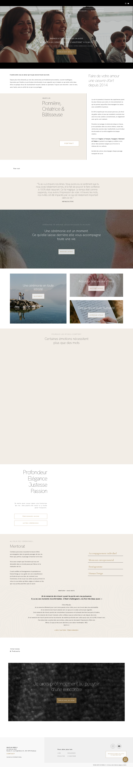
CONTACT (101, 11)
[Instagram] (125, 3)
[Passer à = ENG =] (43, 22)
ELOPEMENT (59, 11)
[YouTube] (128, 3)
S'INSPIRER (72, 756)
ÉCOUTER (61, 756)
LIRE (59, 753)
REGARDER (72, 753)
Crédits (124, 765)
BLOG (93, 11)
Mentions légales (118, 765)
